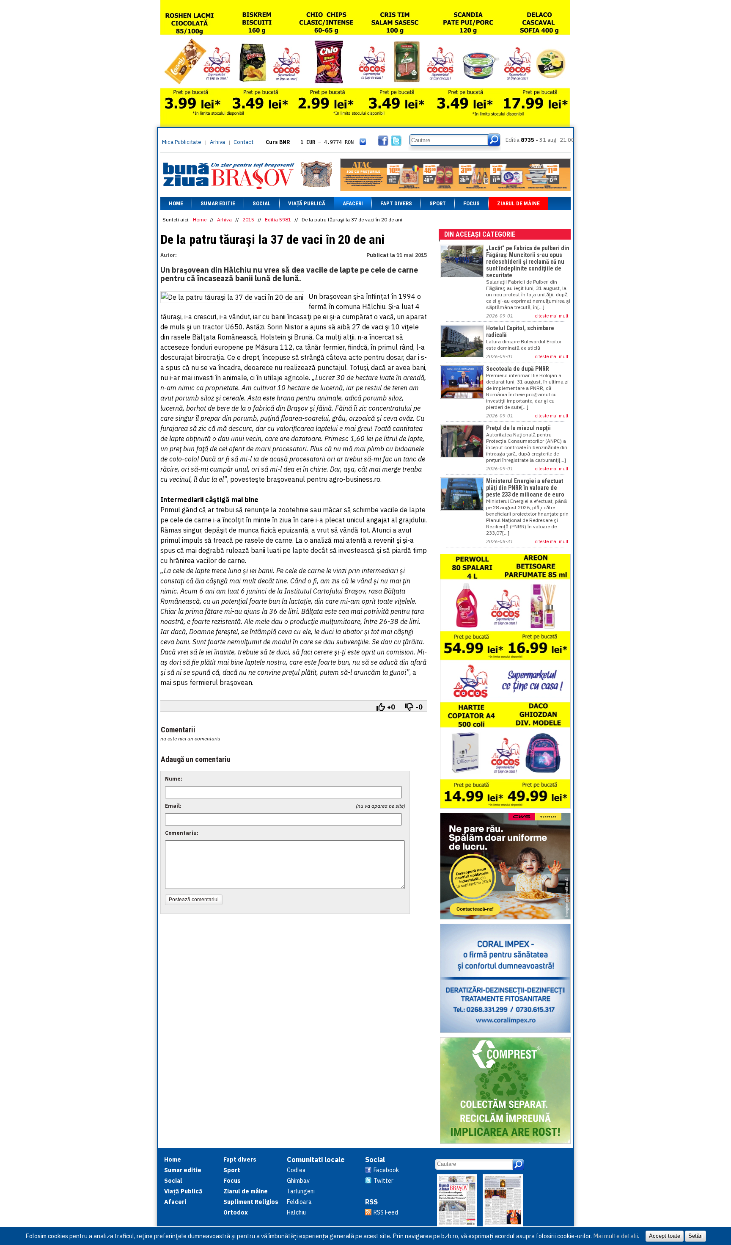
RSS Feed (386, 1212)
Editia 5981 (278, 219)
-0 (419, 707)
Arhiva (217, 142)
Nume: (173, 779)
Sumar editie (218, 203)
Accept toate (664, 1236)
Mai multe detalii (615, 1236)
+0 (391, 707)
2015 (248, 219)
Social (262, 203)
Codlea (296, 1170)
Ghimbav (298, 1180)
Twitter (383, 1180)
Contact (243, 142)
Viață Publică (306, 203)
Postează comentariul (194, 900)
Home (176, 203)
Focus (471, 203)
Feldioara (299, 1202)
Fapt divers (396, 203)
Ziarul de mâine (518, 203)
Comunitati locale (316, 1159)
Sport (437, 203)
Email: (173, 806)
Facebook (386, 1170)
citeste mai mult (552, 316)
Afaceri (353, 203)
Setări (695, 1236)
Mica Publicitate (181, 142)
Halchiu (296, 1212)
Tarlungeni (301, 1191)
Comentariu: (181, 833)
